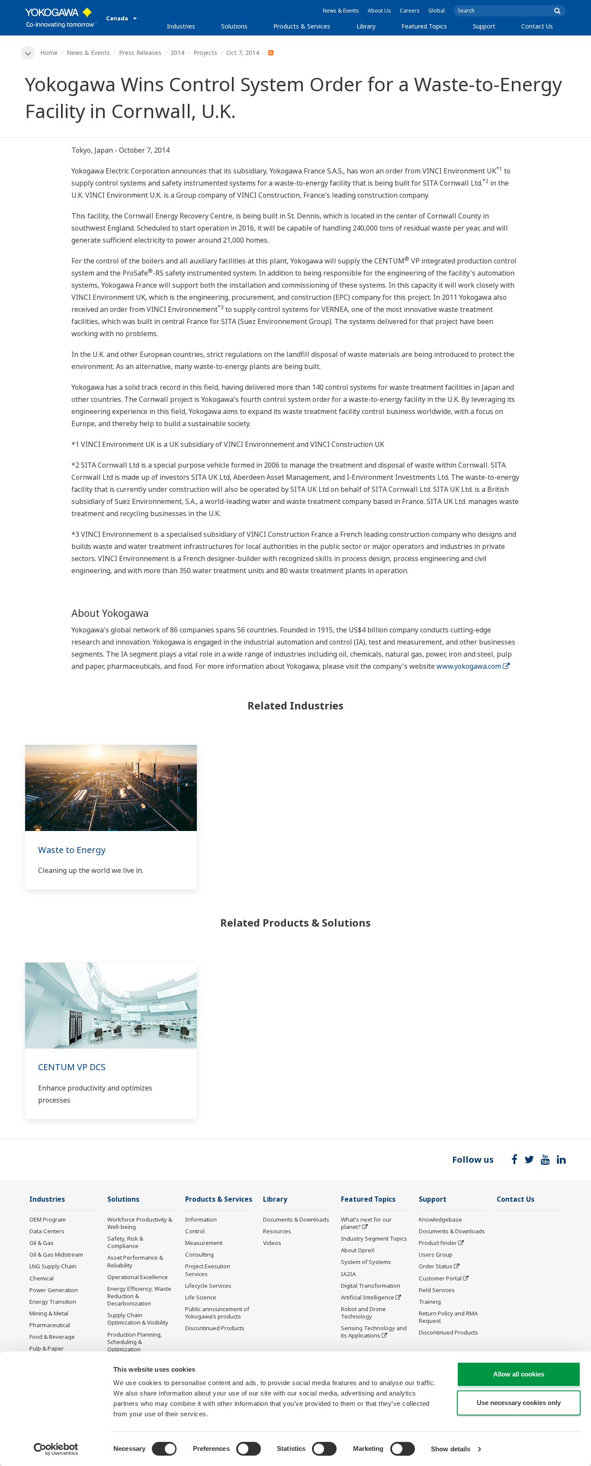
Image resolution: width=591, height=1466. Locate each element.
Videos (272, 1243)
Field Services (437, 1290)
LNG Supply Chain (53, 1266)
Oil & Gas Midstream (56, 1254)
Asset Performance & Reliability (135, 1261)
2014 (177, 52)
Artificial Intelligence (367, 1297)
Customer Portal (440, 1278)
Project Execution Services (207, 1269)
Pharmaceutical (49, 1325)
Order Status (436, 1266)
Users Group (436, 1254)
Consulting (199, 1254)
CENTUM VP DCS (72, 1067)
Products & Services (301, 26)
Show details (450, 1449)
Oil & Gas (41, 1243)
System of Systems (366, 1262)
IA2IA (348, 1274)
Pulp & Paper (46, 1348)
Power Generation (53, 1290)
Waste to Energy (72, 850)
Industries (181, 26)
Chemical (41, 1278)
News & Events (341, 10)
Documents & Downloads (296, 1219)
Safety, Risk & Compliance (125, 1242)
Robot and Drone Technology (363, 1312)
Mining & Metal (48, 1313)
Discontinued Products (214, 1328)
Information (201, 1219)
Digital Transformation (370, 1286)
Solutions (234, 26)
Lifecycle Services (208, 1286)
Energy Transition (52, 1302)
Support (484, 26)
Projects (205, 52)
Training (430, 1302)
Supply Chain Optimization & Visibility (137, 1318)
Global (436, 10)
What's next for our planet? (366, 1223)
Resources (277, 1231)
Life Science (200, 1297)
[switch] (248, 1449)
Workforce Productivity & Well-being (139, 1223)
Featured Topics (424, 26)
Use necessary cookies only (519, 1402)
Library (366, 26)
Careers (410, 10)
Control (195, 1231)
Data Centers (46, 1231)
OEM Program (47, 1219)
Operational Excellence (137, 1277)
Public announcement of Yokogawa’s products (217, 1312)
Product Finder (438, 1243)
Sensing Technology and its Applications (374, 1331)
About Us (379, 10)
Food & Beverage (52, 1337)
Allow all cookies (518, 1374)
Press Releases (140, 52)
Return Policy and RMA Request (448, 1317)
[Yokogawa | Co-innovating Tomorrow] (61, 17)
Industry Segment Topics (374, 1238)
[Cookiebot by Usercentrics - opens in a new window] (56, 1449)
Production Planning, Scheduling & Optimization (134, 1342)
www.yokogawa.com (469, 666)
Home (49, 52)
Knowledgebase (440, 1219)
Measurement (203, 1243)
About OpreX (358, 1250)
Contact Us (537, 26)
